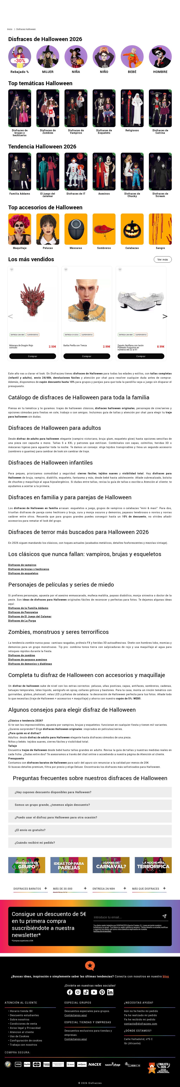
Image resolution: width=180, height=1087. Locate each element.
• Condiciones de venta (22, 1023)
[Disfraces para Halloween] (153, 872)
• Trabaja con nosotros (22, 1044)
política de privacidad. (102, 931)
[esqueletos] (104, 128)
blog (166, 976)
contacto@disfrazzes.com (140, 1023)
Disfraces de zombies (21, 655)
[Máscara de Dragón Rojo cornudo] (11, 270)
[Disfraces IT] (76, 191)
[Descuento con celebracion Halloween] (19, 57)
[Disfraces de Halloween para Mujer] (47, 68)
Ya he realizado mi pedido (140, 1015)
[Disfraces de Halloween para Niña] (76, 68)
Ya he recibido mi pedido (139, 1019)
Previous (9, 313)
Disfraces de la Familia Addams (28, 608)
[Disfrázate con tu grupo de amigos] (26, 872)
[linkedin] (110, 992)
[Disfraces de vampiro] (76, 128)
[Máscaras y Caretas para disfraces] (76, 245)
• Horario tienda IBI (20, 1011)
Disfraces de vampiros (22, 565)
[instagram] (77, 992)
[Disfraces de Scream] (160, 191)
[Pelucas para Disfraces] (47, 245)
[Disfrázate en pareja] (68, 872)
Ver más (163, 259)
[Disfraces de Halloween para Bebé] (132, 68)
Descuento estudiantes (24, 1015)
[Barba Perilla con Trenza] (65, 270)
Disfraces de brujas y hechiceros (28, 569)
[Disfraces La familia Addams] (19, 191)
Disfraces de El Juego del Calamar (30, 616)
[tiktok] (85, 992)
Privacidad (34, 1028)
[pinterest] (102, 992)
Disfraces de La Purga (22, 620)
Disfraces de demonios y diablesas (30, 663)
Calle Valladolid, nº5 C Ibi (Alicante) (138, 1041)
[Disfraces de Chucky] (132, 191)
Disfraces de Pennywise (23, 612)
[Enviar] (165, 916)
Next (164, 313)
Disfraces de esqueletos (23, 573)
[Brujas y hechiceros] (19, 128)
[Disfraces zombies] (47, 128)
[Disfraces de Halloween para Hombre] (160, 68)
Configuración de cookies (26, 1040)
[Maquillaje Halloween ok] (19, 245)
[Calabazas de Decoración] (132, 245)
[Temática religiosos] (132, 128)
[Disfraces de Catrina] (160, 128)
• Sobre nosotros (18, 1019)
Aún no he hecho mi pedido (141, 1011)
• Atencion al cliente (21, 1032)
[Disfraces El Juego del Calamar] (47, 191)
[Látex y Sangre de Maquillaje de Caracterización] (160, 245)
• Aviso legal (16, 1028)
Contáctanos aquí (76, 1015)
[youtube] (94, 992)
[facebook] (69, 992)
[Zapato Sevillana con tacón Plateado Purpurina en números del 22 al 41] (119, 270)
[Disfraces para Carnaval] (111, 872)
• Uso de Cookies (18, 1036)
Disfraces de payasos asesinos (27, 659)
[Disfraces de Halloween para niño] (104, 68)
